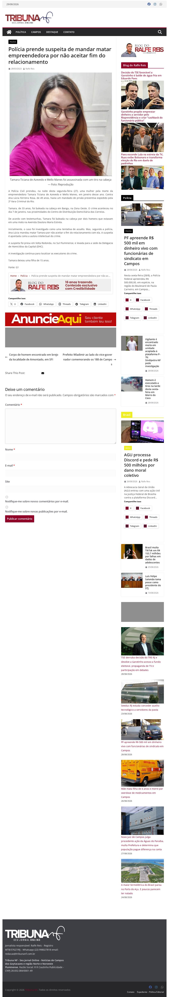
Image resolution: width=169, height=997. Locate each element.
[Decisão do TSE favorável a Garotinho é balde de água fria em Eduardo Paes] (142, 82)
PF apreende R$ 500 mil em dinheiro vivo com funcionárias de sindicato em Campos (141, 250)
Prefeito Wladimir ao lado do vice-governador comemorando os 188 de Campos (87, 359)
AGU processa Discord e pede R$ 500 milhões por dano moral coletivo (141, 465)
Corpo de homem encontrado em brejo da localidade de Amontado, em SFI (33, 357)
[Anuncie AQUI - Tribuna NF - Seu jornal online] (60, 315)
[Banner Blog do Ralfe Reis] (142, 49)
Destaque (52, 32)
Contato (68, 32)
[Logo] (35, 928)
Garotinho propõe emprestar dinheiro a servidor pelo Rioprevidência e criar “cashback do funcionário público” (142, 116)
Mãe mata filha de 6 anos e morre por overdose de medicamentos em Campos (142, 793)
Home (13, 275)
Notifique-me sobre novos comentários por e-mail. (37, 501)
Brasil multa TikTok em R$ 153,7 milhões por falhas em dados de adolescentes (153, 555)
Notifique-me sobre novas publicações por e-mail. (36, 511)
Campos (36, 32)
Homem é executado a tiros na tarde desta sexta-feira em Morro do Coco (152, 389)
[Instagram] (155, 4)
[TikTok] (132, 557)
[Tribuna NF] (29, 17)
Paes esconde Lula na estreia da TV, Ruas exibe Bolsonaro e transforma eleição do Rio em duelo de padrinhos (142, 159)
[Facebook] (149, 4)
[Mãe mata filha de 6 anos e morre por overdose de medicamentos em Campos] (142, 761)
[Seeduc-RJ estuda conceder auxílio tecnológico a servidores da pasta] (142, 681)
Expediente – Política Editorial (150, 992)
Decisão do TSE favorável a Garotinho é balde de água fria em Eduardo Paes (141, 75)
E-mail (10, 465)
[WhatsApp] (161, 4)
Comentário (13, 405)
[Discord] (142, 431)
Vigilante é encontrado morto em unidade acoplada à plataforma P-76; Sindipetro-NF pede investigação (153, 353)
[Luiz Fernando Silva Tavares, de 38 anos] (132, 355)
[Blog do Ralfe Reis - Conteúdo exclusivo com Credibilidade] (60, 280)
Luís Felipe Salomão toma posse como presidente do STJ (153, 582)
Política (21, 32)
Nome (10, 449)
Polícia (13, 42)
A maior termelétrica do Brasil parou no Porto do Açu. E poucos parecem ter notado (141, 889)
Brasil (128, 448)
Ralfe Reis (30, 68)
